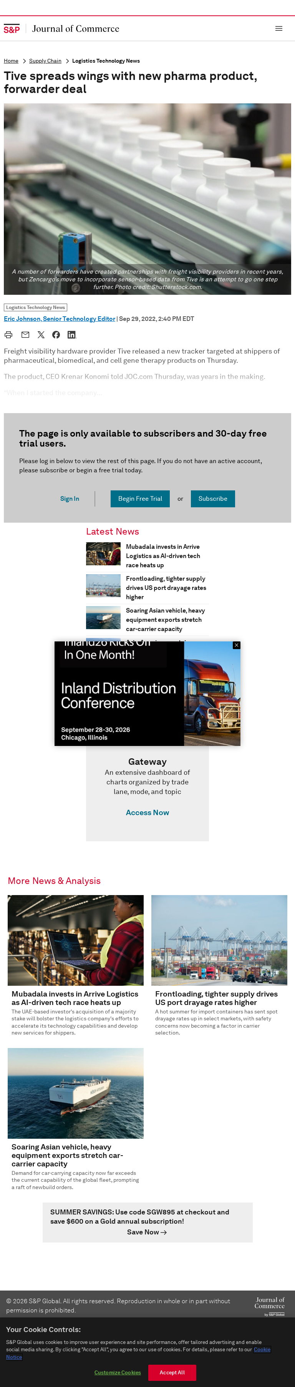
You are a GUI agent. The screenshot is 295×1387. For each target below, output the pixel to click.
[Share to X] (41, 334)
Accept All (172, 1372)
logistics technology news (106, 61)
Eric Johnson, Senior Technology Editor (59, 318)
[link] (147, 789)
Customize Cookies (117, 1372)
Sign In (69, 498)
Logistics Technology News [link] (35, 307)
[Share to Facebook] (56, 335)
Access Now (147, 812)
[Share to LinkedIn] (72, 335)
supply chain (45, 61)
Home (11, 61)
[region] (147, 1352)
